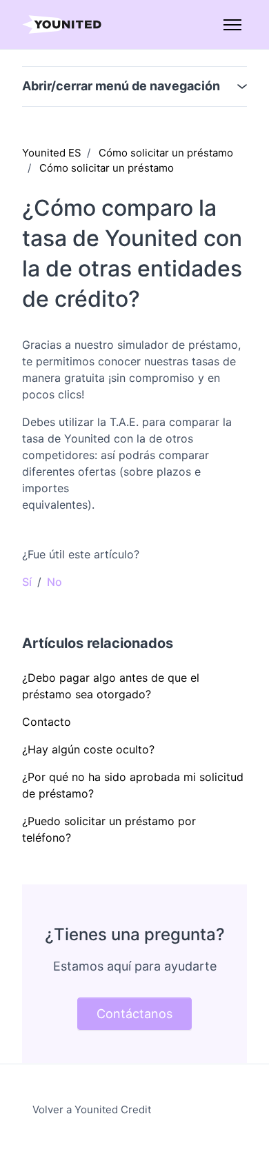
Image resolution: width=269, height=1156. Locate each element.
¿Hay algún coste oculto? (88, 749)
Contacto (46, 722)
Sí (27, 582)
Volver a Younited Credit (91, 1109)
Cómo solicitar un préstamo (166, 152)
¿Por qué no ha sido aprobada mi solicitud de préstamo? (132, 785)
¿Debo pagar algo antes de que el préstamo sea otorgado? (110, 686)
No (54, 582)
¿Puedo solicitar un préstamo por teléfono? (109, 829)
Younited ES (51, 152)
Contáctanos (134, 1013)
